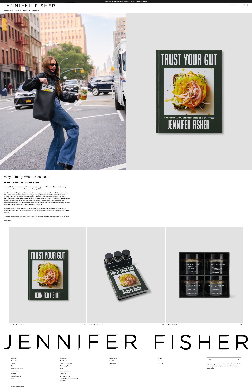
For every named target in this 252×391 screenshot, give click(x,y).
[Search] (244, 5)
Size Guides (112, 360)
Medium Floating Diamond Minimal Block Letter (76, 7)
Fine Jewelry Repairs (65, 366)
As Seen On (14, 371)
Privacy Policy (64, 373)
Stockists (13, 373)
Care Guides (112, 363)
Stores (13, 363)
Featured (26, 10)
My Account (234, 5)
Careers (13, 378)
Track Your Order (64, 360)
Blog (61, 368)
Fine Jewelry (8, 10)
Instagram (160, 363)
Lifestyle (35, 10)
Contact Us (14, 360)
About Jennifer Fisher (17, 368)
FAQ (12, 366)
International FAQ (16, 376)
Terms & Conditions (65, 371)
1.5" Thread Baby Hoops (69, 2)
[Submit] (238, 359)
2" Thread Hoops (67, 5)
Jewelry (18, 10)
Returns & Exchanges (66, 363)
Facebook (160, 360)
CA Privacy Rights (65, 376)
